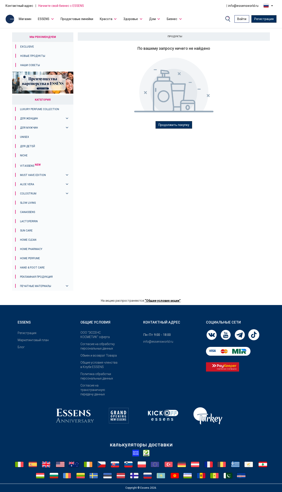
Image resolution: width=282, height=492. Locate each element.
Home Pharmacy (31, 249)
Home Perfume (30, 258)
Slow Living (28, 202)
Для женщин (29, 118)
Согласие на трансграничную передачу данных (92, 390)
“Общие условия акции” (163, 300)
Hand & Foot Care (32, 267)
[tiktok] (253, 335)
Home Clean (28, 239)
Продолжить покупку (173, 125)
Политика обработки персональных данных (96, 376)
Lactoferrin (29, 221)
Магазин (25, 19)
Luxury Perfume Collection (39, 109)
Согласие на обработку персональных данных (97, 346)
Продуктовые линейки (77, 19)
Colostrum (28, 193)
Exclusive (27, 46)
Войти (241, 19)
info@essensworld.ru (243, 5)
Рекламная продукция (36, 276)
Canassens (27, 212)
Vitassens (30, 165)
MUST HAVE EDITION (33, 175)
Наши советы (30, 65)
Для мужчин (29, 127)
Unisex (24, 137)
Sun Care (26, 230)
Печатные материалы (35, 286)
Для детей (27, 146)
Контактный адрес (19, 5)
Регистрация (264, 19)
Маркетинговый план (33, 340)
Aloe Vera (27, 184)
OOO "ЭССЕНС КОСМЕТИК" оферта (95, 335)
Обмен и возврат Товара (98, 355)
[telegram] (240, 335)
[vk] (212, 335)
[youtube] (226, 335)
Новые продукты (32, 55)
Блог (21, 347)
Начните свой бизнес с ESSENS (61, 5)
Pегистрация (27, 333)
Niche (24, 155)
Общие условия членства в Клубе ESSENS (98, 365)
